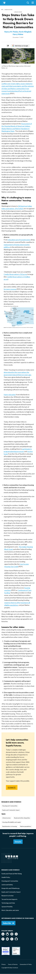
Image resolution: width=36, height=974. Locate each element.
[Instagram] (16, 935)
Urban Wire (18, 12)
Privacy (3, 964)
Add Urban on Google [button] (21, 46)
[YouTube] (7, 940)
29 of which (19, 209)
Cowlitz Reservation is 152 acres (15, 274)
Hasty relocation (10, 395)
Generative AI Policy (26, 964)
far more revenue (10, 289)
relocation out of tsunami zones (19, 240)
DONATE (12, 787)
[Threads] (11, 935)
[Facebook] (2, 940)
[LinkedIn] (2, 935)
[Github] (16, 940)
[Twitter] (11, 940)
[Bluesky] (7, 935)
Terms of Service (13, 964)
